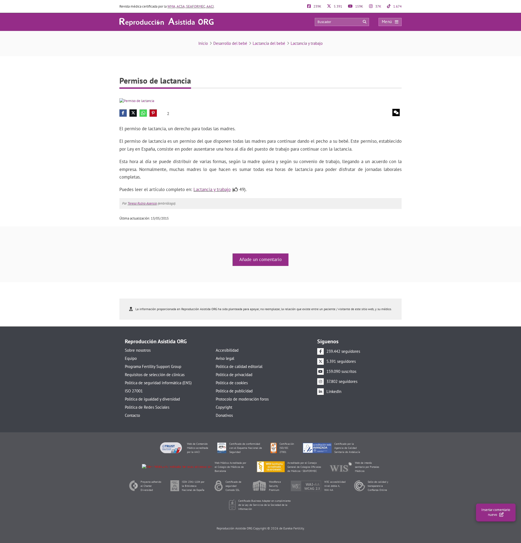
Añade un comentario (260, 259)
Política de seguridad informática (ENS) (158, 383)
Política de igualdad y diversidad (152, 399)
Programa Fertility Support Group (153, 366)
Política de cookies (232, 383)
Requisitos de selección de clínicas (155, 375)
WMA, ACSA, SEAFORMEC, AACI (190, 6)
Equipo (131, 358)
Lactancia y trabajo (307, 43)
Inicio (203, 43)
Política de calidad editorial (239, 366)
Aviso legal (225, 358)
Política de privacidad (234, 375)
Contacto (132, 415)
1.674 (397, 6)
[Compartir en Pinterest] (153, 113)
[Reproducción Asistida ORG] (166, 21)
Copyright (224, 407)
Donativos (224, 415)
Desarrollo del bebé (230, 43)
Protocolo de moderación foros (242, 399)
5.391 (337, 6)
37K (377, 6)
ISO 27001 (134, 391)
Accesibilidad (227, 350)
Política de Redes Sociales (147, 407)
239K (317, 6)
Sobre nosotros (138, 350)
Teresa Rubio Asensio (142, 203)
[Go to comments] (396, 112)
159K (358, 6)
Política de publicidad (234, 391)
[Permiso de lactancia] (136, 100)
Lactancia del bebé (269, 43)
